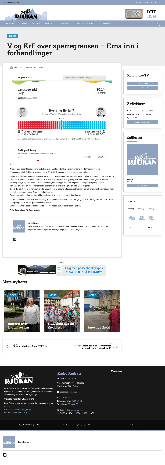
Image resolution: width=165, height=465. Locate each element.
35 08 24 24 (77, 401)
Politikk (12, 36)
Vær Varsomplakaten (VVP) (15, 413)
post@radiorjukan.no (68, 392)
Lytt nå (36, 23)
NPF (8, 406)
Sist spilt (50, 23)
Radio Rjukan (17, 67)
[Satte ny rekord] (102, 310)
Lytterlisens (105, 23)
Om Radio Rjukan (84, 23)
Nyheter (23, 23)
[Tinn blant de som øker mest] (62, 310)
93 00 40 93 (73, 404)
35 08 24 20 (64, 398)
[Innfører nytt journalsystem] (22, 310)
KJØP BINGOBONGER (142, 122)
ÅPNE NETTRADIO (142, 185)
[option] (62, 118)
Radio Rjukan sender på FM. (71, 410)
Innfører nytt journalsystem (18, 325)
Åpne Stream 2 (143, 88)
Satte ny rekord (98, 327)
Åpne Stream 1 (143, 83)
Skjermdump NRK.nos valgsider (28, 210)
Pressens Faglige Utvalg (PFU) (17, 409)
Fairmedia (139, 425)
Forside (10, 23)
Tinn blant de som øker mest (61, 325)
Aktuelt (13, 295)
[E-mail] (14, 240)
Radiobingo (65, 23)
